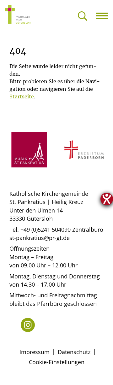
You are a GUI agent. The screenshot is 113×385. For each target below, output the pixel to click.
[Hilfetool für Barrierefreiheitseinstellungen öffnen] (106, 199)
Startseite (21, 96)
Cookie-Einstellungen (56, 362)
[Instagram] (28, 325)
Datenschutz (74, 352)
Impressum (34, 352)
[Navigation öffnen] (104, 16)
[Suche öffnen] (82, 16)
